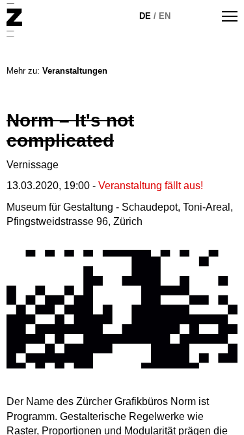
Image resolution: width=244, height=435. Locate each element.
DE (145, 16)
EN (164, 16)
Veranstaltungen (74, 71)
